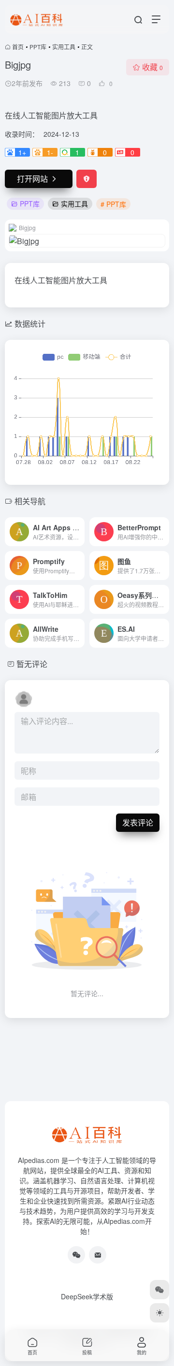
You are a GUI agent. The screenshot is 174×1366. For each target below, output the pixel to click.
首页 (18, 47)
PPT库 (37, 47)
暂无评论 (31, 663)
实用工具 (63, 47)
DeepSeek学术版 (87, 1296)
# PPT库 (113, 204)
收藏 (152, 67)
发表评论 (137, 822)
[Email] (97, 1255)
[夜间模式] (159, 1312)
